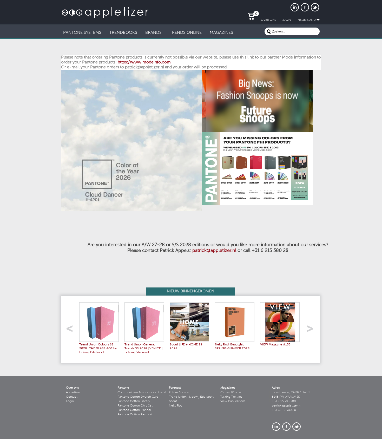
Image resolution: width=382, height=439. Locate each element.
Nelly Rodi (176, 405)
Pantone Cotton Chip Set (135, 405)
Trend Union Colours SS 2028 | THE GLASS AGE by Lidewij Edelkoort (98, 348)
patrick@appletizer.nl (214, 250)
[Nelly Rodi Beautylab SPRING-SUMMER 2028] (234, 304)
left (71, 330)
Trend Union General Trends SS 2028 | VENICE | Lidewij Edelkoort (143, 348)
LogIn (286, 20)
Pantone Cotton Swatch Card (138, 396)
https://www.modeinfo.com (144, 62)
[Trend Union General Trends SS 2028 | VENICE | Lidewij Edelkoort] (144, 304)
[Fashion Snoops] (257, 71)
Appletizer (73, 392)
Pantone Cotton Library (133, 401)
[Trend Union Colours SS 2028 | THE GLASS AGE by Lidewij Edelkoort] (99, 304)
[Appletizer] (105, 7)
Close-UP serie (230, 392)
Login (70, 401)
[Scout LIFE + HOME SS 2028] (189, 304)
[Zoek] (268, 32)
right (312, 330)
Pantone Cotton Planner (134, 410)
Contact (71, 396)
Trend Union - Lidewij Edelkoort (191, 396)
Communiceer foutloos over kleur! (141, 392)
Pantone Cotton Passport (134, 414)
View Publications (232, 401)
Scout (173, 401)
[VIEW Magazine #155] (280, 304)
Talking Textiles (231, 396)
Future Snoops (179, 392)
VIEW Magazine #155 (275, 344)
